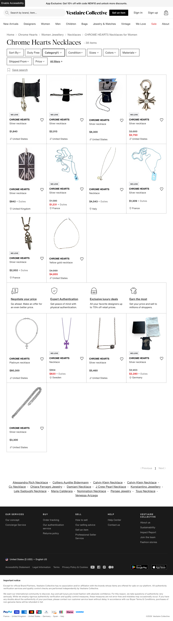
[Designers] (38, 24)
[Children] (78, 24)
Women (45, 24)
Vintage (125, 24)
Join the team (147, 537)
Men (58, 24)
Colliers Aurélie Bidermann (71, 482)
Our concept (12, 520)
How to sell (81, 520)
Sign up (153, 12)
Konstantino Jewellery (145, 487)
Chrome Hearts (27, 35)
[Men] (63, 24)
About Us (167, 24)
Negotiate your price (24, 299)
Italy (62, 616)
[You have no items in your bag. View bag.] (166, 12)
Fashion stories (148, 542)
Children (71, 24)
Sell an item (118, 12)
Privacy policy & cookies (75, 567)
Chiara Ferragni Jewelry (46, 487)
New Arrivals (10, 24)
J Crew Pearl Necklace (111, 487)
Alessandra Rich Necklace (30, 482)
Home (10, 35)
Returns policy (51, 533)
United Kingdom (19, 616)
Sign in (138, 12)
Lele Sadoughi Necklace (30, 491)
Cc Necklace (17, 487)
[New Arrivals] (21, 24)
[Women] (52, 24)
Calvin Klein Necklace (107, 482)
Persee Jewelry (121, 491)
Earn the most (138, 299)
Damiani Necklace (79, 487)
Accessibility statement (17, 567)
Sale (154, 24)
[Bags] (90, 24)
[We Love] (148, 24)
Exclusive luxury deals (104, 299)
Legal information (41, 567)
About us (145, 522)
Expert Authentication (64, 299)
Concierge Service (15, 525)
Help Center (114, 520)
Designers (30, 24)
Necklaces (74, 35)
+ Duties (21, 201)
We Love (141, 24)
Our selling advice (85, 525)
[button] (166, 12)
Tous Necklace (145, 491)
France (6, 616)
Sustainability (147, 527)
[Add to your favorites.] (42, 120)
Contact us (114, 525)
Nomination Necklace (91, 491)
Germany (47, 616)
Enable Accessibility (12, 3)
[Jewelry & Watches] (118, 24)
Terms (56, 567)
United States (34, 616)
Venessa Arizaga (86, 495)
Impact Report (148, 532)
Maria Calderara (62, 491)
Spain (55, 616)
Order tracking (51, 520)
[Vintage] (133, 24)
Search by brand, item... (23, 12)
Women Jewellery (52, 35)
